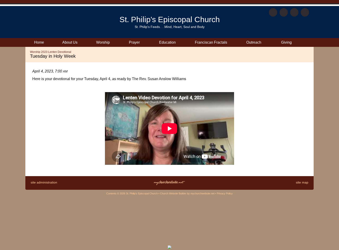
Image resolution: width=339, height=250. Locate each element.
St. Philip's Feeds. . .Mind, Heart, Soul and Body (170, 27)
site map (302, 182)
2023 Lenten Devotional (56, 52)
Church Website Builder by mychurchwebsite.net (187, 193)
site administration (44, 182)
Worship (35, 52)
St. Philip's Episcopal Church (169, 19)
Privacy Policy (225, 193)
